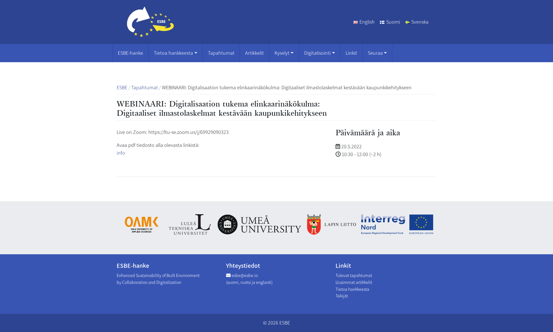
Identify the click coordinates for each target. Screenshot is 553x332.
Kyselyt (281, 53)
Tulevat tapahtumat (354, 275)
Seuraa (375, 53)
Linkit (351, 53)
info (121, 153)
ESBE (284, 323)
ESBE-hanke (130, 53)
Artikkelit (254, 53)
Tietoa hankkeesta (173, 53)
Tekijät (342, 296)
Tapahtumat (221, 53)
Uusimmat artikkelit (354, 282)
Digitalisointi (317, 53)
